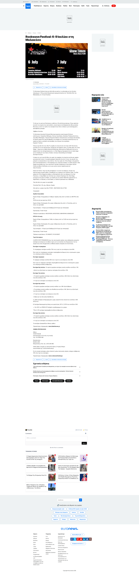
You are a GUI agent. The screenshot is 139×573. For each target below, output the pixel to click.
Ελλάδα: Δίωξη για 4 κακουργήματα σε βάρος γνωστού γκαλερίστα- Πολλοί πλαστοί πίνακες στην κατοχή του (53, 372)
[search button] (71, 2)
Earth (82, 6)
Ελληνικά (26, 1)
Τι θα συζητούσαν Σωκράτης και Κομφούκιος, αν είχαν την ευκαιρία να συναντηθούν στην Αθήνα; (54, 367)
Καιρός (47, 540)
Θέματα (35, 534)
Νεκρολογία (83, 519)
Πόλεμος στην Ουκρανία (61, 512)
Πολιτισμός (76, 6)
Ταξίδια (65, 6)
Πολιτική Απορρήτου (63, 547)
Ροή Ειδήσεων (38, 6)
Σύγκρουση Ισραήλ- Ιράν (58, 509)
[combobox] (78, 2)
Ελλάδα (69, 380)
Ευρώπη (46, 6)
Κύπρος (64, 519)
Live (114, 5)
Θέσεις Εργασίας (62, 551)
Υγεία (87, 6)
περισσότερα (61, 534)
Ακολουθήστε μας (50, 544)
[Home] (25, 32)
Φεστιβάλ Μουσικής (57, 380)
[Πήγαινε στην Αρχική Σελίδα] (28, 6)
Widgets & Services (50, 548)
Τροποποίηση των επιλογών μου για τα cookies (63, 560)
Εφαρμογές (48, 546)
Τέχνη (36, 380)
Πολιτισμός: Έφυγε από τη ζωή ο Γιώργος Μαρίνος (45, 375)
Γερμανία (55, 519)
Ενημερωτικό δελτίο (77, 543)
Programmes (36, 554)
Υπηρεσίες (48, 534)
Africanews (48, 550)
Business (58, 6)
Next (70, 6)
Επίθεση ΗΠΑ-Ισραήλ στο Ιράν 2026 (78, 509)
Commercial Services (63, 540)
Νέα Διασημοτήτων (66, 515)
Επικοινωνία (61, 549)
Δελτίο (47, 538)
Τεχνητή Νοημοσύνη (80, 515)
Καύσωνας (72, 519)
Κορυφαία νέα (98, 95)
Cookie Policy (61, 545)
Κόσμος (52, 6)
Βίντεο (34, 552)
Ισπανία (74, 512)
